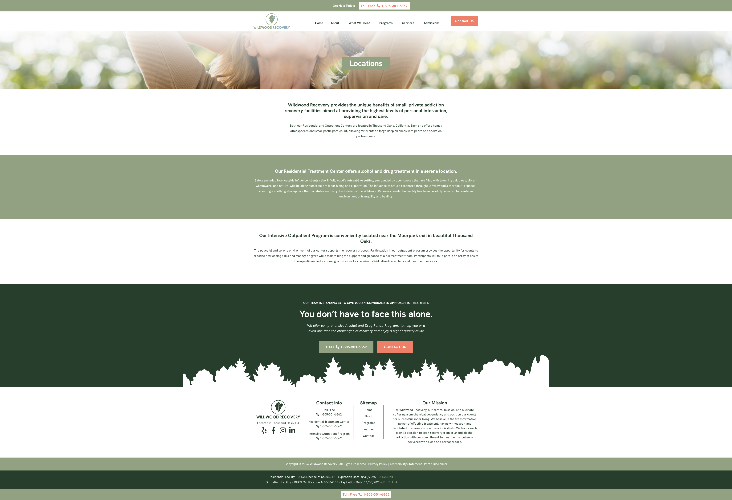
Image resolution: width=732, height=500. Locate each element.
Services (408, 23)
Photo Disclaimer (436, 464)
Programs (386, 23)
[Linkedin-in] (292, 430)
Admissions (432, 23)
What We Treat (359, 23)
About (335, 23)
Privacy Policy (377, 464)
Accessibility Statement (405, 464)
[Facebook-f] (273, 430)
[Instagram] (282, 430)
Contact (368, 436)
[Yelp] (264, 430)
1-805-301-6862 (330, 414)
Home (319, 23)
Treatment (368, 429)
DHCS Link (386, 477)
